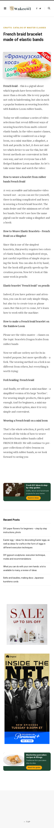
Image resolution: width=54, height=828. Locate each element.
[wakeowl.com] (20, 8)
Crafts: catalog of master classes (24, 28)
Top (28, 822)
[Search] (47, 8)
